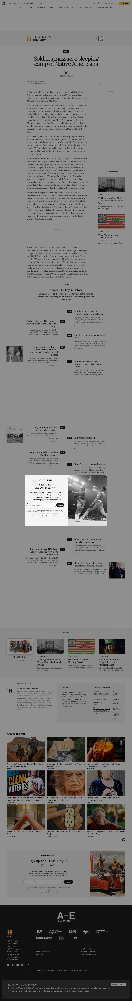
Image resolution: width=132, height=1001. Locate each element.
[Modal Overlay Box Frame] (66, 500)
